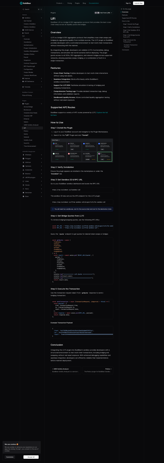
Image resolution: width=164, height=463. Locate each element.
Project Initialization (30, 48)
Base (26, 196)
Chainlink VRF (28, 116)
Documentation (94, 3)
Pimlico (26, 131)
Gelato (26, 122)
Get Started (27, 21)
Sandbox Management (31, 51)
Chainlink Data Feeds (30, 113)
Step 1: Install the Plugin (62, 128)
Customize (9, 457)
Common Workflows (30, 75)
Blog (84, 3)
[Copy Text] (110, 189)
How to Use (57, 122)
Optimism (28, 166)
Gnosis (27, 185)
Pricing (70, 3)
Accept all (31, 457)
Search (33, 9)
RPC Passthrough (29, 66)
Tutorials (27, 87)
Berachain (28, 192)
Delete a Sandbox (29, 27)
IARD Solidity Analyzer (31, 125)
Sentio (26, 134)
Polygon (28, 158)
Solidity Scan (28, 140)
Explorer (27, 78)
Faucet (27, 33)
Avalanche (28, 170)
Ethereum (28, 155)
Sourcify (26, 143)
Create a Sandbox (30, 24)
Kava (27, 189)
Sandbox (27, 18)
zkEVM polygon (30, 177)
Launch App (139, 3)
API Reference (29, 81)
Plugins (77, 3)
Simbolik (26, 137)
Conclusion (57, 344)
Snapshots (27, 60)
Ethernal (26, 119)
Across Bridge (28, 107)
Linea (27, 181)
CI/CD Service (29, 30)
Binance (27, 173)
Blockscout (27, 110)
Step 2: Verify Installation (62, 167)
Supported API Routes (63, 107)
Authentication (28, 45)
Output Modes (28, 72)
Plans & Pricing (27, 95)
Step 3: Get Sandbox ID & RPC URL (66, 180)
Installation (27, 42)
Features (55, 68)
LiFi (25, 128)
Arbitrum (28, 162)
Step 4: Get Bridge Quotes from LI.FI (67, 216)
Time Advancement (30, 146)
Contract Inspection (30, 63)
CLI (23, 36)
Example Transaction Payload (62, 323)
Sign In (128, 3)
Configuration (28, 69)
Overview (27, 39)
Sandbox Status (29, 54)
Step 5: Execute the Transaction (65, 289)
